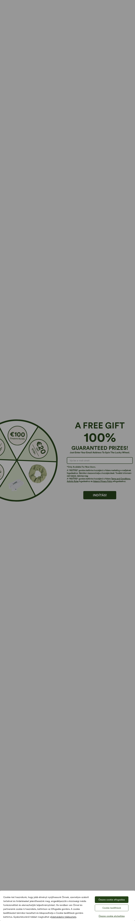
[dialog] (67, 460)
